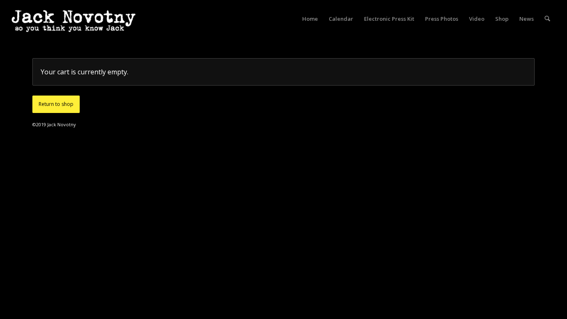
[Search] (547, 18)
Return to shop (56, 104)
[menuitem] (310, 18)
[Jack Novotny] (73, 27)
